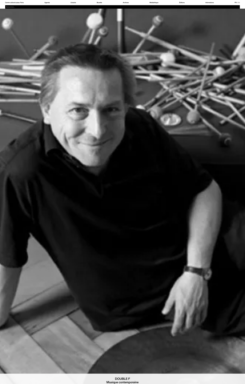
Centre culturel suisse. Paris (14, 2)
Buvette (99, 2)
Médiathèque (153, 2)
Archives (126, 2)
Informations (209, 2)
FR (236, 2)
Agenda (47, 2)
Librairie (73, 2)
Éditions (182, 2)
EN (239, 2)
